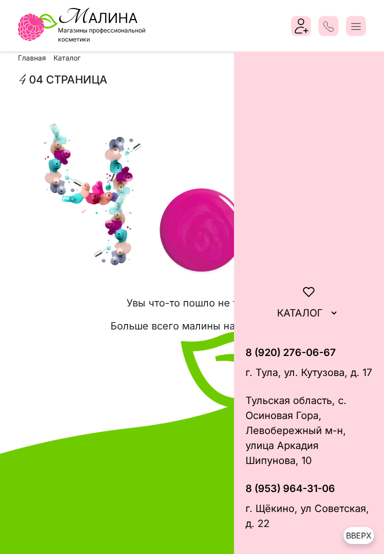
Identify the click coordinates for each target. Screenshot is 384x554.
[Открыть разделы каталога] (334, 313)
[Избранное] (309, 292)
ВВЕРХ (359, 535)
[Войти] (301, 26)
